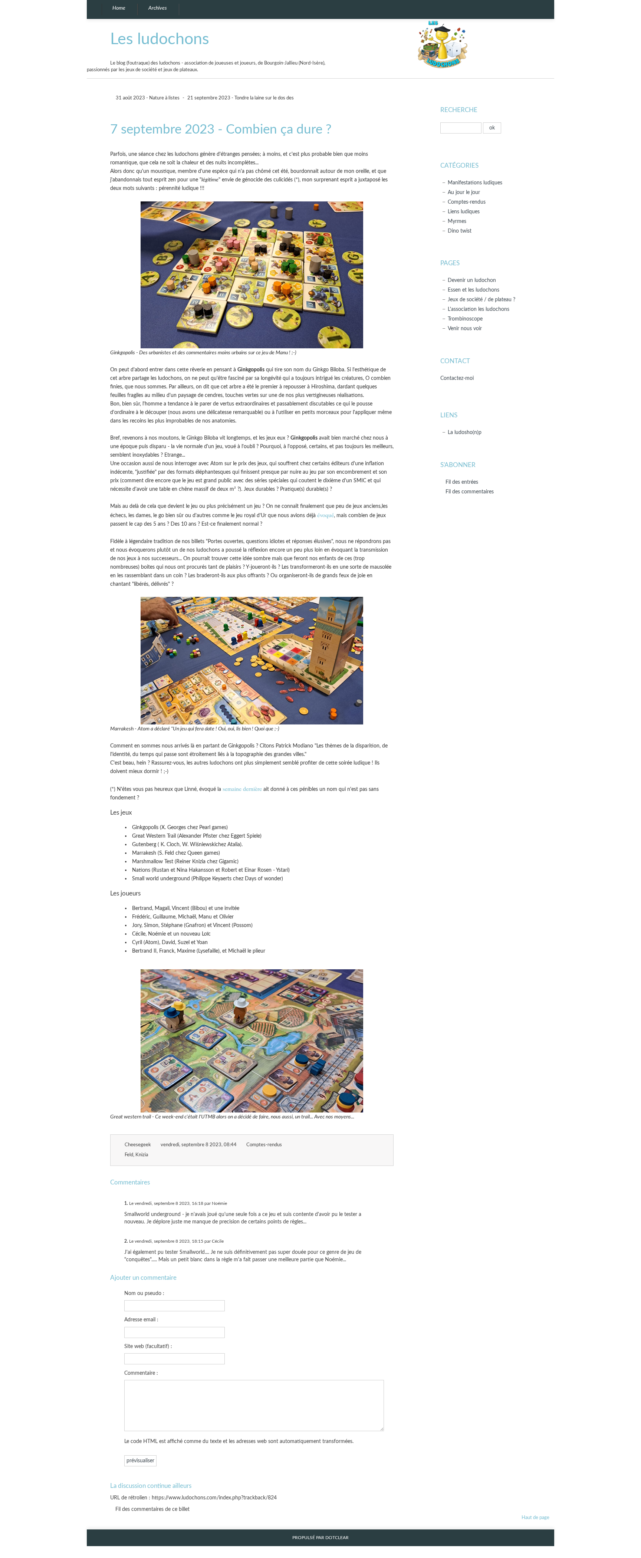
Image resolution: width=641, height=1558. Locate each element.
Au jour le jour (464, 192)
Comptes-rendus (264, 1145)
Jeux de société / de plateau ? (481, 299)
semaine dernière (242, 788)
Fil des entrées (462, 482)
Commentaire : (141, 1373)
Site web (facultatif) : (148, 1346)
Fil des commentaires (470, 491)
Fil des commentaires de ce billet (152, 1509)
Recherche (458, 110)
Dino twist (459, 231)
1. (126, 1203)
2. (126, 1241)
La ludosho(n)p (464, 432)
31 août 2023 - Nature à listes (147, 98)
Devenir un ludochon (472, 280)
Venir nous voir (465, 328)
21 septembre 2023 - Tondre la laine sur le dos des (240, 98)
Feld (129, 1155)
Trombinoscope (465, 319)
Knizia (141, 1155)
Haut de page (535, 1517)
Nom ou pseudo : (144, 1293)
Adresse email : (141, 1319)
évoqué (325, 515)
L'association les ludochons (478, 309)
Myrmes (457, 221)
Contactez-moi (457, 378)
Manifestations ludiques (475, 182)
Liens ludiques (464, 211)
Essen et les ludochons (473, 290)
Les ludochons (159, 39)
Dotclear (337, 1538)
